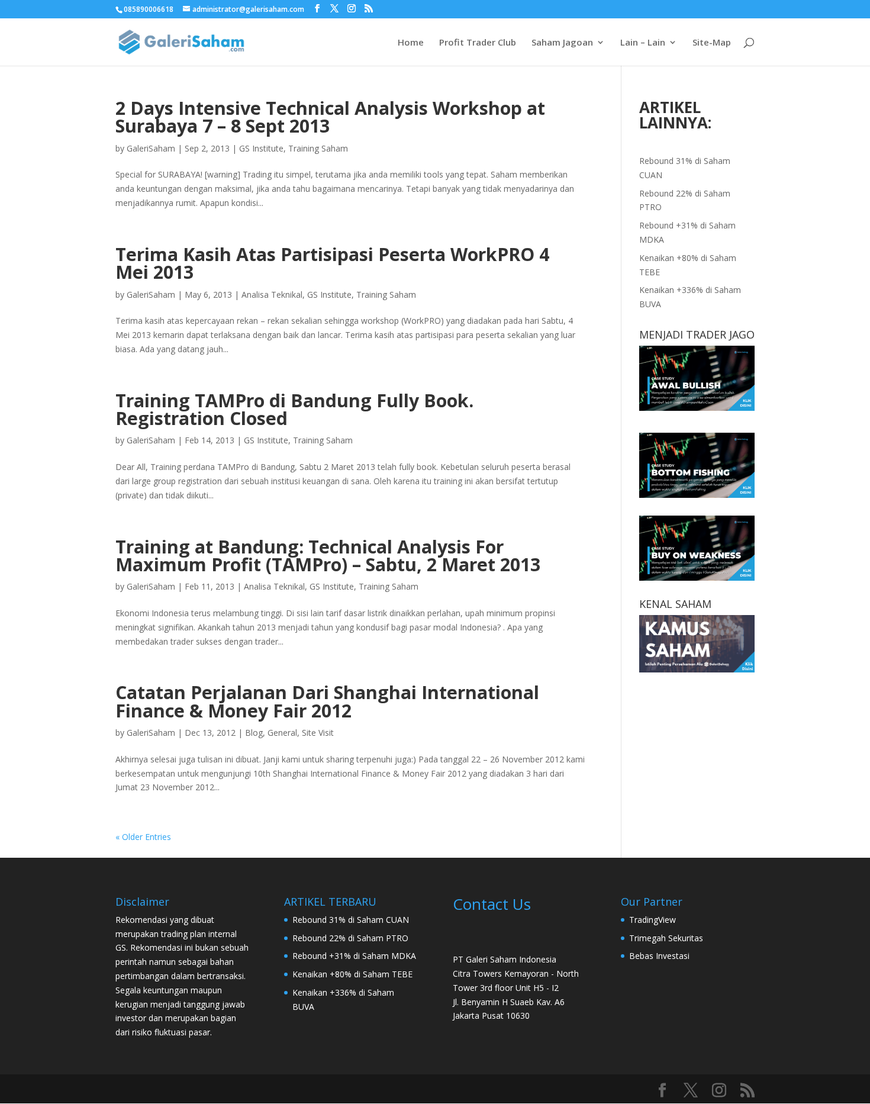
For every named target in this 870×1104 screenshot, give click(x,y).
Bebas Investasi (659, 955)
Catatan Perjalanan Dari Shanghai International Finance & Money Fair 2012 (327, 701)
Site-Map (711, 43)
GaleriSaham (151, 148)
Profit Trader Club (477, 43)
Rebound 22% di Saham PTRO (350, 938)
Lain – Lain (642, 43)
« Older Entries (143, 836)
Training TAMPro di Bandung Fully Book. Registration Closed (294, 409)
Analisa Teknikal (271, 294)
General (282, 732)
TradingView (652, 919)
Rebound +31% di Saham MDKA (354, 955)
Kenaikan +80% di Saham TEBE (352, 974)
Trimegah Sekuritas (666, 938)
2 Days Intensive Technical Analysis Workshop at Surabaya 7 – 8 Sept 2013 (330, 117)
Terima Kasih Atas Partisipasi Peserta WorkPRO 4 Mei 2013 (332, 263)
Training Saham (318, 148)
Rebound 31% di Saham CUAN (350, 919)
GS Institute (261, 148)
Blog (254, 732)
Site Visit (318, 732)
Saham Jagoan (562, 43)
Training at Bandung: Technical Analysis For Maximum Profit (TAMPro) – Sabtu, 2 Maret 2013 (327, 556)
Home (411, 43)
